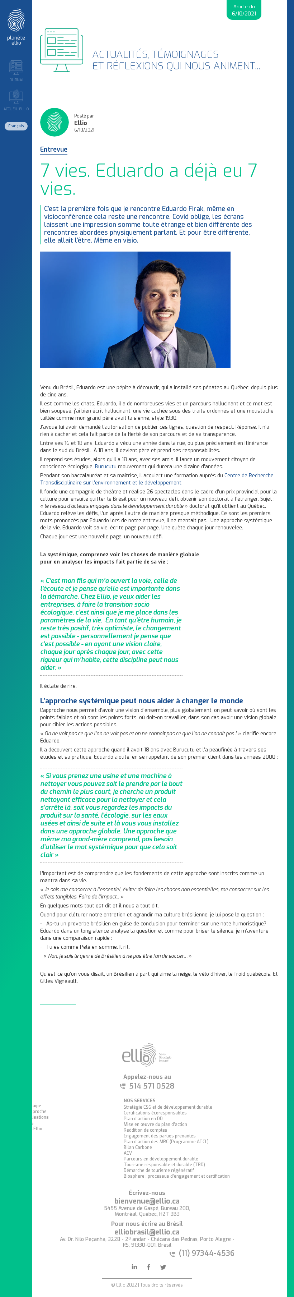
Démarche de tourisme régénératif (159, 1170)
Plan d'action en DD (143, 1119)
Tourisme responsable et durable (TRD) (164, 1165)
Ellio (80, 123)
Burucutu (106, 466)
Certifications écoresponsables (155, 1113)
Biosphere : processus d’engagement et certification (177, 1176)
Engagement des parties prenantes (160, 1136)
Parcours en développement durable (161, 1159)
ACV (128, 1153)
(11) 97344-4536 (206, 1253)
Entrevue (53, 150)
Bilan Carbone (138, 1147)
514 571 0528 (151, 1086)
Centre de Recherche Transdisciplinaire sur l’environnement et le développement (157, 479)
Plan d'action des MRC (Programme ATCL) (166, 1142)
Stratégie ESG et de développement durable (168, 1107)
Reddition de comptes (145, 1130)
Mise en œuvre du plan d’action (155, 1124)
